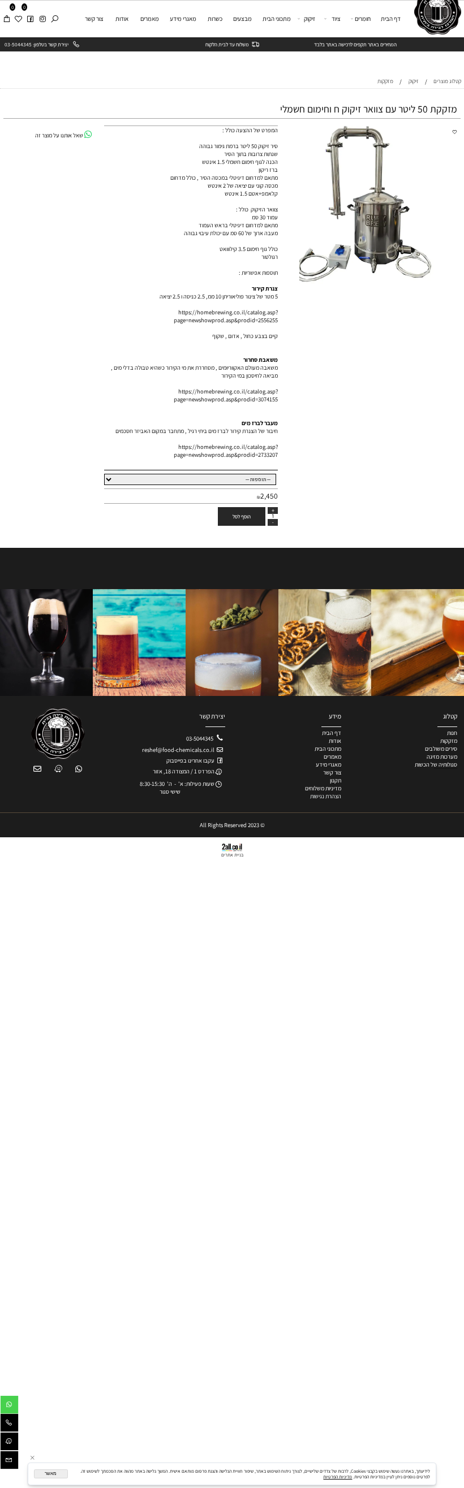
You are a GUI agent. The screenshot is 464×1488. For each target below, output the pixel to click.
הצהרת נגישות (325, 796)
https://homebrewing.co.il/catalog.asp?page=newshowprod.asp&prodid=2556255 (226, 316)
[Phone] (9, 1424)
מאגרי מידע (183, 19)
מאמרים (149, 19)
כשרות (215, 19)
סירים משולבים (441, 748)
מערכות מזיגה (442, 756)
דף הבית (391, 19)
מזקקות (448, 741)
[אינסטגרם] (42, 19)
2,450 (269, 496)
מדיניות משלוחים (323, 788)
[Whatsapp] (9, 1406)
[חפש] (54, 19)
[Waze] (9, 1442)
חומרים (363, 19)
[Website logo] (435, 17)
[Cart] (6, 19)
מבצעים (242, 19)
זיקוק (309, 19)
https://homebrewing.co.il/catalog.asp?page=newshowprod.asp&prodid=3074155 (226, 395)
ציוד (336, 19)
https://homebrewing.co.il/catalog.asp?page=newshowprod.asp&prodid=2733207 (226, 450)
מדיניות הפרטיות (337, 1477)
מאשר (51, 1473)
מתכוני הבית (277, 19)
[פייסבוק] (30, 19)
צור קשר (94, 19)
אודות (121, 19)
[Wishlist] (18, 19)
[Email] (9, 1461)
